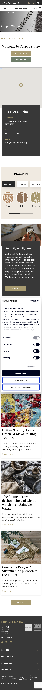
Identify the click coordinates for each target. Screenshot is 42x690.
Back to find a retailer (14, 38)
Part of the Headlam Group (34, 677)
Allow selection (21, 380)
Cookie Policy (3, 677)
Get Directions (21, 53)
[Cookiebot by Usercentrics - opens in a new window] (30, 300)
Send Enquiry (21, 60)
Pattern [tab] (36, 184)
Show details (30, 366)
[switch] (36, 344)
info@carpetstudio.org (16, 143)
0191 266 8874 (12, 133)
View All (21, 602)
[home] (10, 3)
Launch (15, 288)
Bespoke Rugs (21, 8)
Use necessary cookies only (21, 387)
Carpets (7, 8)
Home (3, 13)
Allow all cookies (21, 373)
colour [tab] (22, 184)
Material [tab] (8, 184)
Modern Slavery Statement (23, 677)
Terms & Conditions (12, 677)
